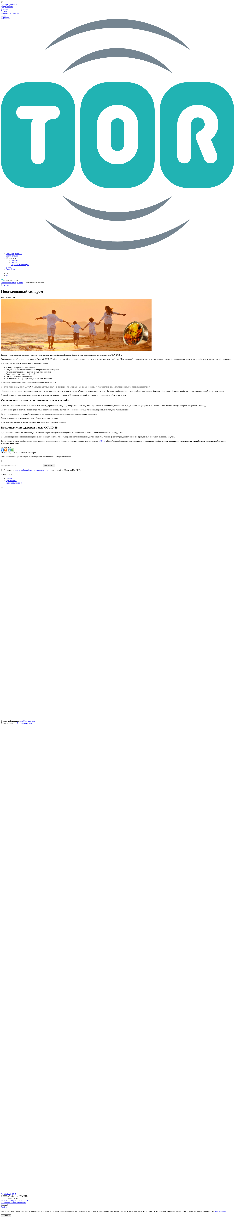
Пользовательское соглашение (13, 1203)
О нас (3, 15)
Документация (7, 7)
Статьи (4, 11)
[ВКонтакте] (2, 450)
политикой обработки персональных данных (33, 470)
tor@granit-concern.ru (23, 723)
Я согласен (6, 1216)
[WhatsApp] (12, 450)
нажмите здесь (221, 1211)
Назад (6, 285)
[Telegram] (9, 450)
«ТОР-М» (102, 441)
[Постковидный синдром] (76, 351)
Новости (4, 9)
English (4, 1207)
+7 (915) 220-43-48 (8, 1194)
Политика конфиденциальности (14, 1200)
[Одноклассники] (5, 450)
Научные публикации (10, 13)
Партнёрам (5, 18)
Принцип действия (9, 4)
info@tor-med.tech (27, 721)
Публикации (11, 481)
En (7, 275)
